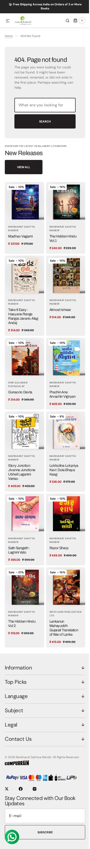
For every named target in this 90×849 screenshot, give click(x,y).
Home (9, 47)
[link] (23, 228)
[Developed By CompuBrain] (17, 764)
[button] (7, 21)
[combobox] (43, 116)
